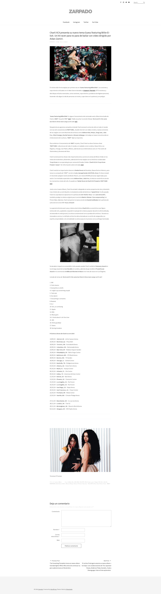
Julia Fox (105, 482)
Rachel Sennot (59, 483)
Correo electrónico (55, 535)
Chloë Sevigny (88, 482)
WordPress (53, 589)
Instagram (123, 2)
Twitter (126, 2)
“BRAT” (108, 483)
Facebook (120, 2)
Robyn (63, 483)
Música (60, 482)
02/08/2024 (52, 41)
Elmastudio (69, 589)
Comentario (56, 511)
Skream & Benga (69, 483)
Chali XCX (82, 482)
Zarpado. (40, 589)
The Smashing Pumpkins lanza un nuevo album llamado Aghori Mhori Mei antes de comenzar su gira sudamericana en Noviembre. (65, 564)
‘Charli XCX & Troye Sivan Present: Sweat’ (97, 483)
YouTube (128, 2)
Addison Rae (71, 482)
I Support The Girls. (98, 482)
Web (58, 540)
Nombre (56, 529)
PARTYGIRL (52, 483)
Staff (58, 41)
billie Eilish (76, 482)
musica (56, 482)
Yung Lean (84, 483)
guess (92, 482)
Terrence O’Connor (78, 483)
